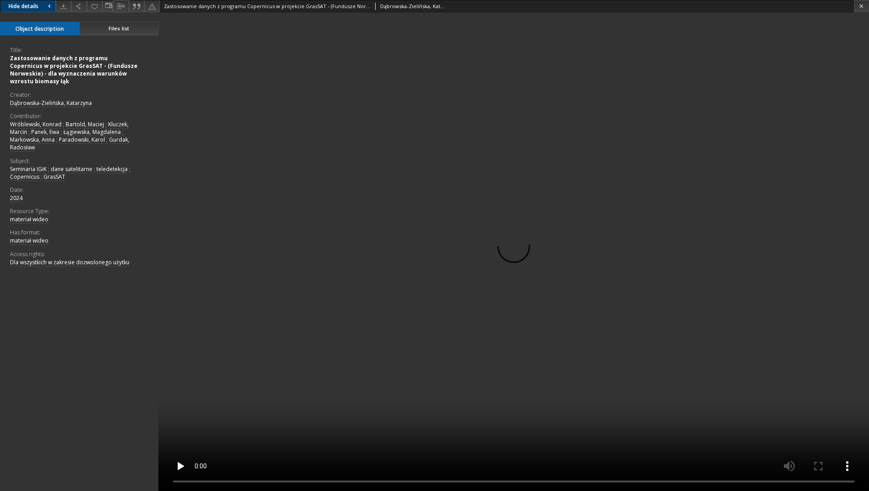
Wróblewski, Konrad (36, 124)
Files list (119, 28)
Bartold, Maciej (85, 124)
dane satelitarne (71, 169)
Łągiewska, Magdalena (92, 132)
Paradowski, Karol (82, 139)
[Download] (63, 6)
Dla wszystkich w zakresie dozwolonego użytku (69, 262)
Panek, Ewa (45, 132)
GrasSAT (54, 177)
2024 (16, 198)
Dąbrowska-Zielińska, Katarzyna (51, 103)
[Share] (78, 6)
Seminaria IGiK (28, 169)
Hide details (23, 6)
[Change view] (107, 6)
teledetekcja (112, 169)
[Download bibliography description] (121, 6)
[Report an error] (152, 6)
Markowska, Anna (32, 139)
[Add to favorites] (94, 6)
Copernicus (24, 177)
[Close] (861, 6)
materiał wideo (29, 219)
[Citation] (136, 6)
